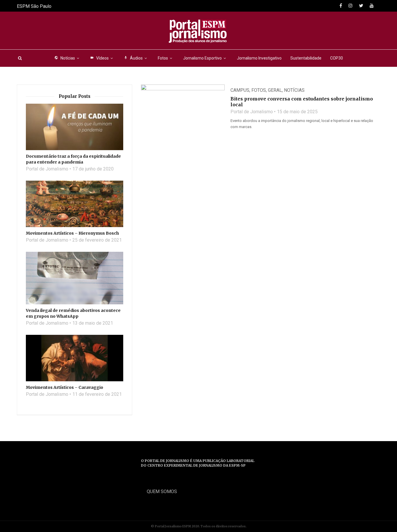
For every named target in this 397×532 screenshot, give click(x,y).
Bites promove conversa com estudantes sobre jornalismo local (301, 101)
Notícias (64, 58)
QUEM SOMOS (162, 491)
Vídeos (99, 58)
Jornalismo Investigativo (259, 58)
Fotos (163, 58)
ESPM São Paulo (34, 6)
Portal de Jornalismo (251, 111)
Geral (275, 90)
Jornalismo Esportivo (202, 58)
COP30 (336, 58)
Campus (239, 90)
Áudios (133, 58)
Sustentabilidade (305, 58)
